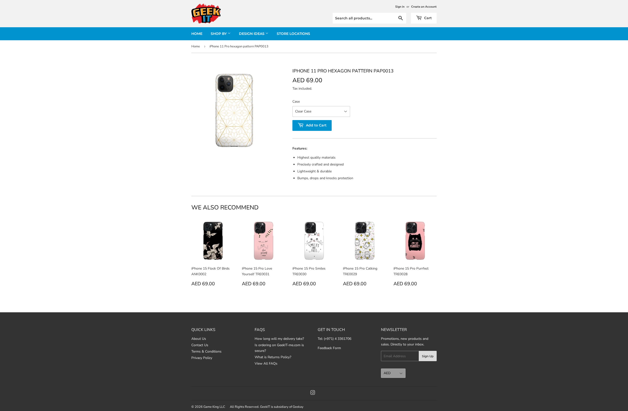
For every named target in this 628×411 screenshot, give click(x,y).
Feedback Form (329, 348)
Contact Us (199, 345)
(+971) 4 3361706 (337, 338)
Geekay (298, 407)
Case (296, 101)
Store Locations (293, 33)
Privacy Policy (201, 358)
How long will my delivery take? (279, 338)
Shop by (219, 33)
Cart (427, 18)
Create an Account (424, 7)
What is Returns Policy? (273, 357)
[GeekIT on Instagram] (312, 393)
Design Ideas (252, 33)
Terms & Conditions (206, 351)
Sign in (400, 7)
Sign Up (427, 356)
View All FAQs (266, 363)
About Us (198, 338)
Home (196, 33)
